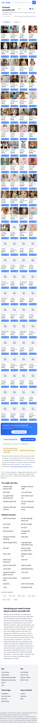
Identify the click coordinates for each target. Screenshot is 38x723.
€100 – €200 (31, 596)
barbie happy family (10, 542)
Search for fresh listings (27, 450)
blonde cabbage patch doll (26, 519)
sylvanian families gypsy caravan (9, 573)
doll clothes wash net (27, 497)
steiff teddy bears (27, 569)
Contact (22, 693)
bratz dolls (6, 524)
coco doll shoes (26, 492)
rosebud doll (25, 578)
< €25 (4, 596)
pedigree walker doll (26, 555)
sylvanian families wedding (9, 538)
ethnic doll (6, 554)
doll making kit (8, 531)
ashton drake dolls (9, 565)
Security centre (6, 696)
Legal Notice (5, 675)
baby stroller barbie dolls (10, 579)
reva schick (9, 476)
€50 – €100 (21, 596)
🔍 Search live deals (28, 439)
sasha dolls (7, 569)
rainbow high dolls (9, 501)
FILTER (7, 22)
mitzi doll (24, 560)
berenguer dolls (26, 587)
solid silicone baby (27, 584)
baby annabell (26, 565)
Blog (21, 699)
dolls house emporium (7, 561)
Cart (2, 685)
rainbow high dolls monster (9, 508)
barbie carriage (26, 524)
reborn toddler (12, 474)
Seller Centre (24, 680)
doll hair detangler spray (27, 508)
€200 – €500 (6, 600)
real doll (6, 528)
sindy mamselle (11, 472)
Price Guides (5, 672)
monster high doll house (27, 502)
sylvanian (6, 584)
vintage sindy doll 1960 (27, 487)
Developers (4, 693)
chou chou (24, 572)
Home (3, 16)
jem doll (4, 474)
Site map (4, 699)
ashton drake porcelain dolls (26, 549)
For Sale (5, 2)
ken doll (24, 528)
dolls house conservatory (21, 476)
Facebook (23, 696)
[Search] (34, 2)
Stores (3, 682)
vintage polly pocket (25, 532)
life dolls (6, 548)
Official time (5, 701)
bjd (35, 472)
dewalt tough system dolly (7, 487)
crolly (5, 587)
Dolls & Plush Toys (9, 17)
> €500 (15, 600)
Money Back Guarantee (8, 677)
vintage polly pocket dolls (25, 472)
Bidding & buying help (8, 680)
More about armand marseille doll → (21, 466)
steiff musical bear (9, 518)
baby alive (24, 537)
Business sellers (25, 677)
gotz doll (21, 474)
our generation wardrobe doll (8, 497)
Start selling (24, 672)
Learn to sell (24, 675)
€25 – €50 (12, 596)
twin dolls (6, 492)
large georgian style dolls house (27, 543)
